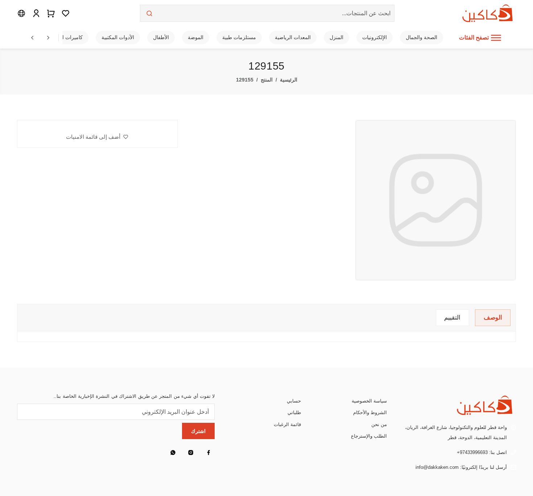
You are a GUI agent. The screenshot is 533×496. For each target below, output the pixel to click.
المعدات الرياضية (293, 37)
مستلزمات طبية (239, 37)
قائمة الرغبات (287, 424)
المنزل (336, 37)
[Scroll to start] (32, 37)
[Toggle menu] (496, 37)
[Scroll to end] (48, 37)
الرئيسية (288, 80)
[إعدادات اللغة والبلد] (21, 13)
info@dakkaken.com (437, 467)
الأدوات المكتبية (118, 37)
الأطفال (161, 37)
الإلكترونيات (374, 37)
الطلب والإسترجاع (369, 436)
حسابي (294, 401)
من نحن (379, 424)
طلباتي (294, 412)
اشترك (198, 431)
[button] (97, 137)
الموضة (195, 37)
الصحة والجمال (421, 37)
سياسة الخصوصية (369, 401)
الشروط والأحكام (370, 412)
